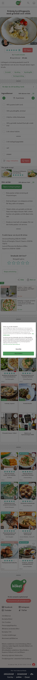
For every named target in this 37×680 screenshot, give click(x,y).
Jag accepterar (18, 353)
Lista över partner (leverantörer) (11, 344)
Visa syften (18, 348)
